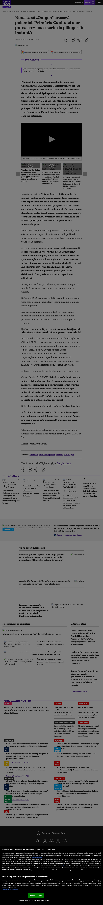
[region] (51, 875)
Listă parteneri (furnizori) (10, 889)
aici (64, 866)
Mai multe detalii (37, 857)
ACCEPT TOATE (36, 895)
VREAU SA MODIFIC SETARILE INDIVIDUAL (35, 900)
